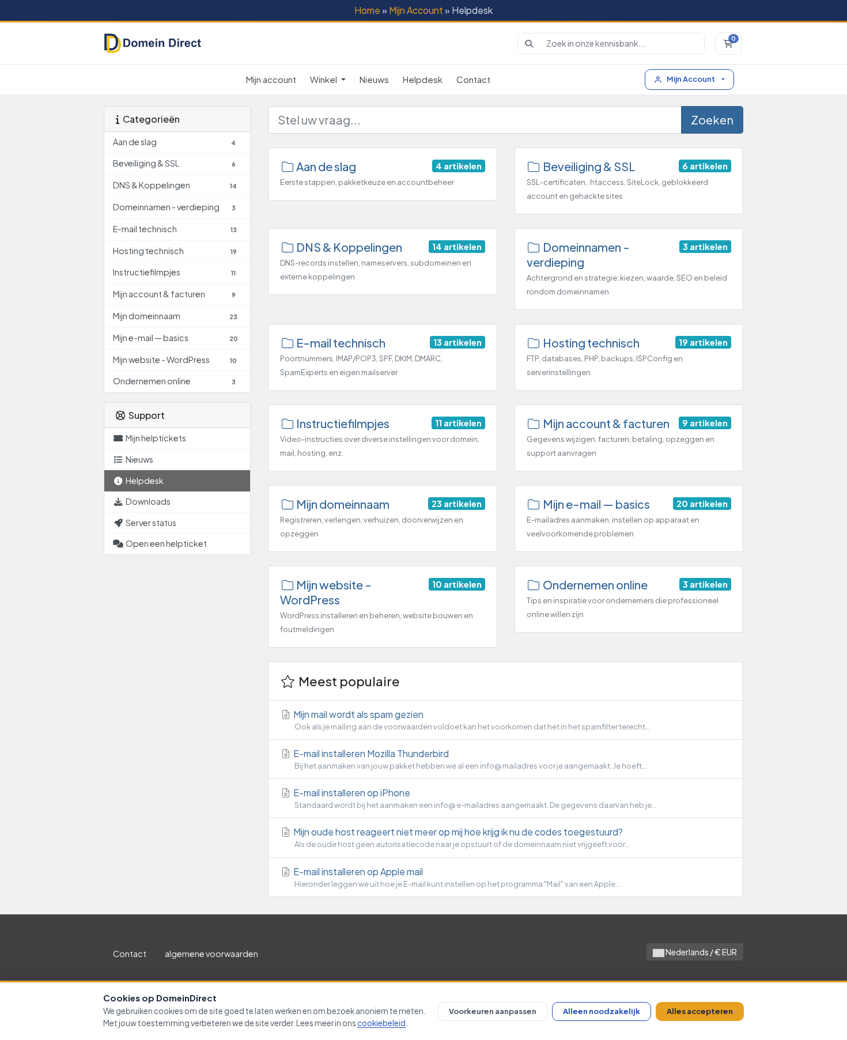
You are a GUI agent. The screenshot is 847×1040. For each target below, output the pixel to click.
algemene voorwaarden (211, 953)
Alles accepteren (700, 1011)
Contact (473, 79)
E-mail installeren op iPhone (474, 798)
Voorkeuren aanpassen (492, 1011)
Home (367, 10)
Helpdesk (423, 79)
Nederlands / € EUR (700, 952)
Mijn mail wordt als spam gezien (471, 719)
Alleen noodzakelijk (601, 1011)
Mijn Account (416, 10)
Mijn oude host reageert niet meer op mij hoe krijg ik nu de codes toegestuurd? (461, 837)
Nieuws (374, 79)
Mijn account (271, 79)
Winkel (324, 79)
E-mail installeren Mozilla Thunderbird (469, 758)
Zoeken (712, 119)
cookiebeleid (381, 1023)
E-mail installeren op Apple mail (456, 876)
